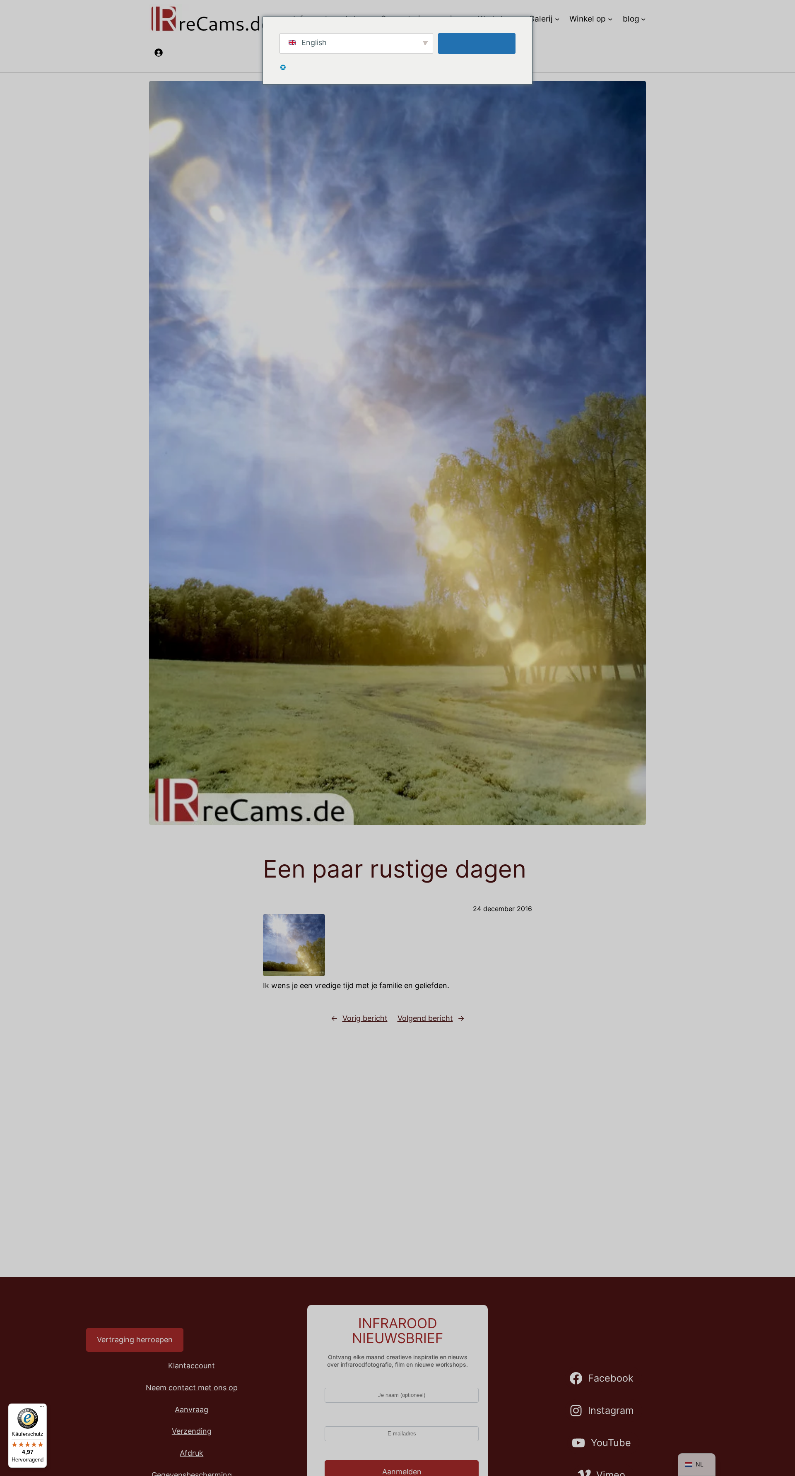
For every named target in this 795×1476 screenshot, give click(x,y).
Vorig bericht (365, 1018)
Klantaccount (191, 1365)
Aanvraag (191, 1409)
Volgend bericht (425, 1018)
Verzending (192, 1431)
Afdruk (191, 1453)
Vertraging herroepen (135, 1339)
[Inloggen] (158, 52)
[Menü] (42, 1408)
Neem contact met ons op (192, 1387)
